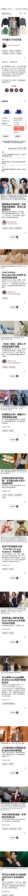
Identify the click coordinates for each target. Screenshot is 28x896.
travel (11, 569)
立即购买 (5, 136)
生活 (3, 159)
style (4, 495)
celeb (10, 228)
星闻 (3, 152)
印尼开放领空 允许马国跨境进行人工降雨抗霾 (12, 9)
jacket (11, 50)
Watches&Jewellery (8, 703)
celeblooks (17, 228)
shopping (5, 53)
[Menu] (24, 13)
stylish (12, 53)
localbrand (18, 495)
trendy (19, 53)
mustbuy (18, 50)
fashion (5, 50)
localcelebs (12, 828)
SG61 (4, 497)
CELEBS (11, 430)
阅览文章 (12, 237)
